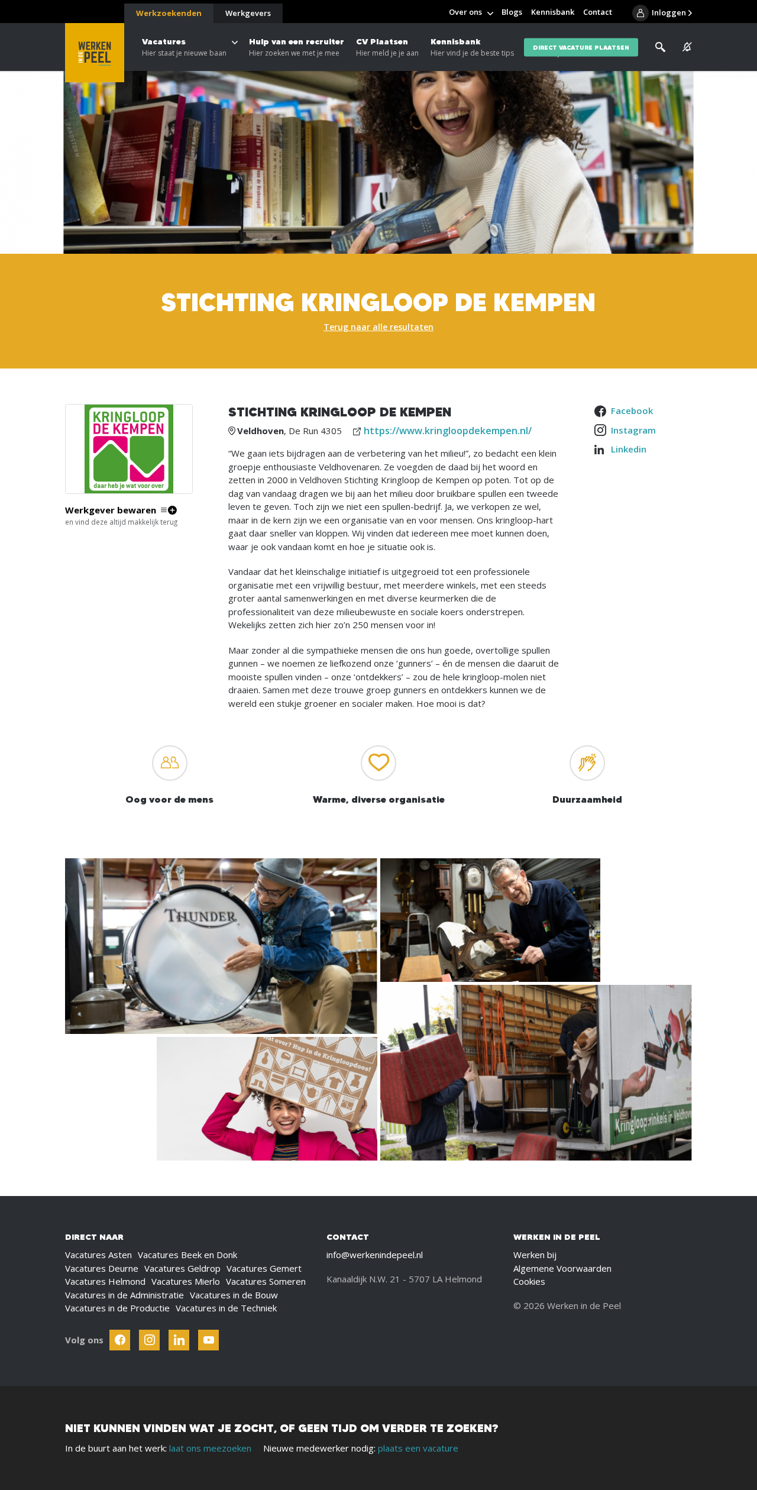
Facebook (632, 410)
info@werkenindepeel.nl (374, 1254)
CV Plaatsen (387, 47)
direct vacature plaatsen (581, 47)
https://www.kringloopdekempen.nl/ (448, 430)
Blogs (512, 12)
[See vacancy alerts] (687, 47)
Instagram (633, 430)
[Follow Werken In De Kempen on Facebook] (119, 1340)
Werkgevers (248, 13)
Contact (597, 12)
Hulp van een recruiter (296, 47)
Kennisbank (472, 47)
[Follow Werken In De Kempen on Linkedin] (179, 1340)
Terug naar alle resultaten (378, 326)
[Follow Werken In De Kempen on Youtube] (208, 1340)
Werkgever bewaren (110, 510)
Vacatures (184, 47)
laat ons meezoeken (210, 1448)
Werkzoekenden (169, 13)
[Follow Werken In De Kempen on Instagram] (149, 1340)
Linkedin (628, 449)
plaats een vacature (418, 1448)
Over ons (465, 12)
